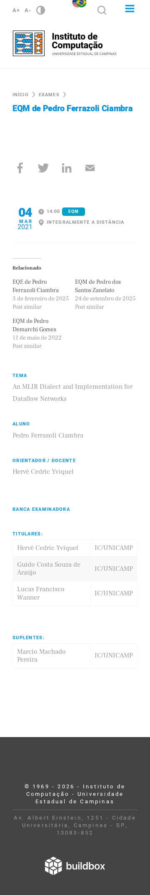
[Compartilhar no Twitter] (43, 167)
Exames (49, 94)
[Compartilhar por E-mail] (90, 167)
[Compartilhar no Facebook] (20, 167)
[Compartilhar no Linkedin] (66, 167)
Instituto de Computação (64, 43)
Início (20, 94)
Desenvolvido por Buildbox (75, 865)
